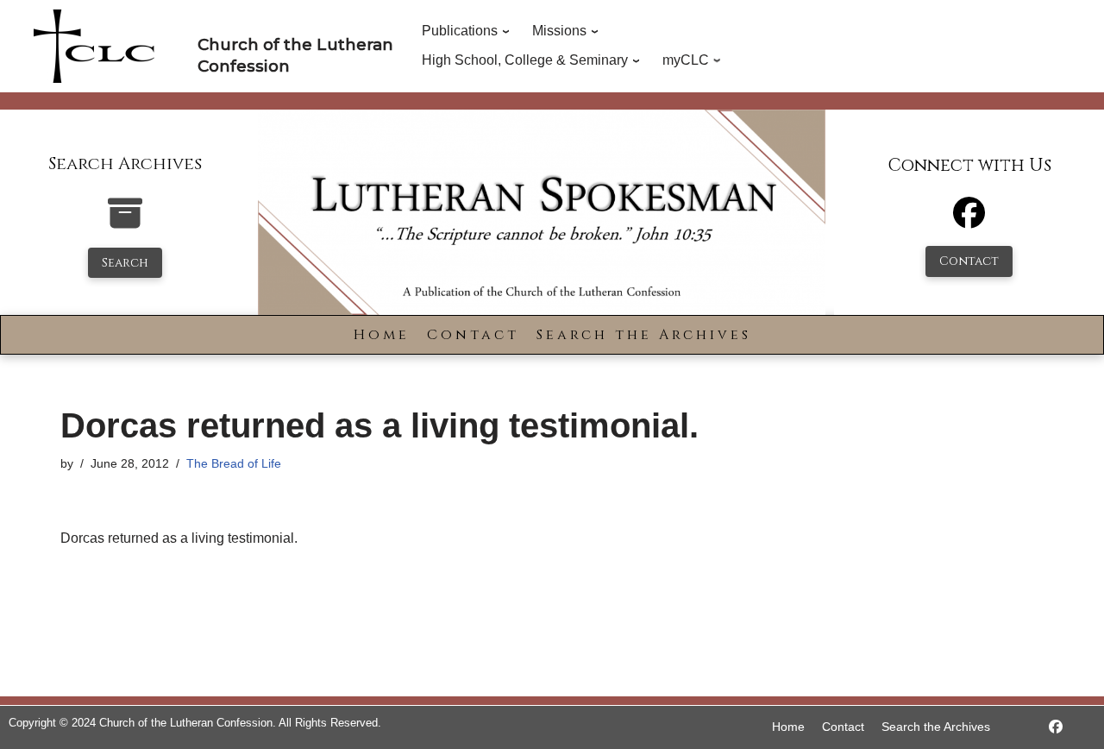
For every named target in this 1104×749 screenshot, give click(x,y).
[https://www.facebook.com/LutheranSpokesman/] (1056, 727)
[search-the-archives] (125, 222)
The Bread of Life (233, 463)
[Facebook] (969, 220)
